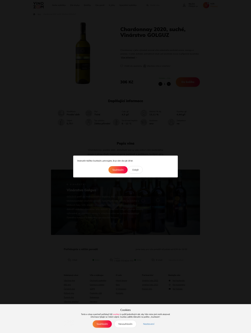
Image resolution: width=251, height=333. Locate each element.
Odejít (135, 169)
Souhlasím (118, 169)
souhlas (116, 314)
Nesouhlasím (125, 323)
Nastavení (148, 323)
